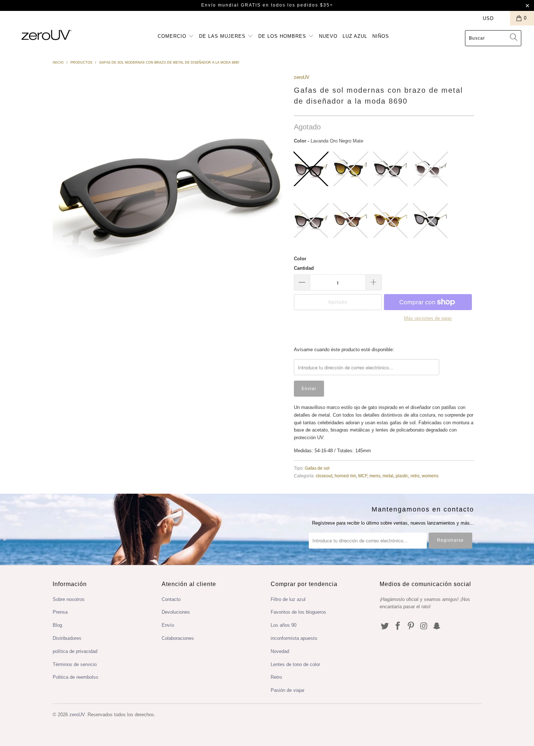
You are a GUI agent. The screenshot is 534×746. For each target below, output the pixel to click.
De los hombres (283, 36)
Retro (276, 677)
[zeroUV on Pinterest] (410, 626)
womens (430, 475)
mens (374, 475)
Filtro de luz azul (288, 599)
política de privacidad (75, 651)
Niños (380, 36)
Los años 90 (283, 625)
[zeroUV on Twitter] (385, 626)
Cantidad (304, 268)
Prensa (60, 612)
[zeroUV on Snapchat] (437, 626)
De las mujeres (223, 36)
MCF (362, 475)
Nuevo (328, 36)
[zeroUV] (46, 34)
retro (415, 475)
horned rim (345, 475)
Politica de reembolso (75, 677)
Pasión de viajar (287, 690)
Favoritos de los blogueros (298, 612)
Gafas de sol (317, 468)
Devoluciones (176, 612)
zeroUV (302, 77)
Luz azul (355, 36)
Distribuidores (67, 638)
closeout (324, 475)
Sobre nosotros (69, 599)
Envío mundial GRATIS (231, 5)
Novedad (280, 651)
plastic (402, 475)
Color (300, 258)
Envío (168, 625)
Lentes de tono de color (295, 664)
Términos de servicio (75, 664)
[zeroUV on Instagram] (423, 626)
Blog (57, 625)
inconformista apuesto (294, 638)
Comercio (173, 36)
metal (388, 475)
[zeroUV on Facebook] (398, 626)
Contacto (171, 599)
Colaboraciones (178, 638)
